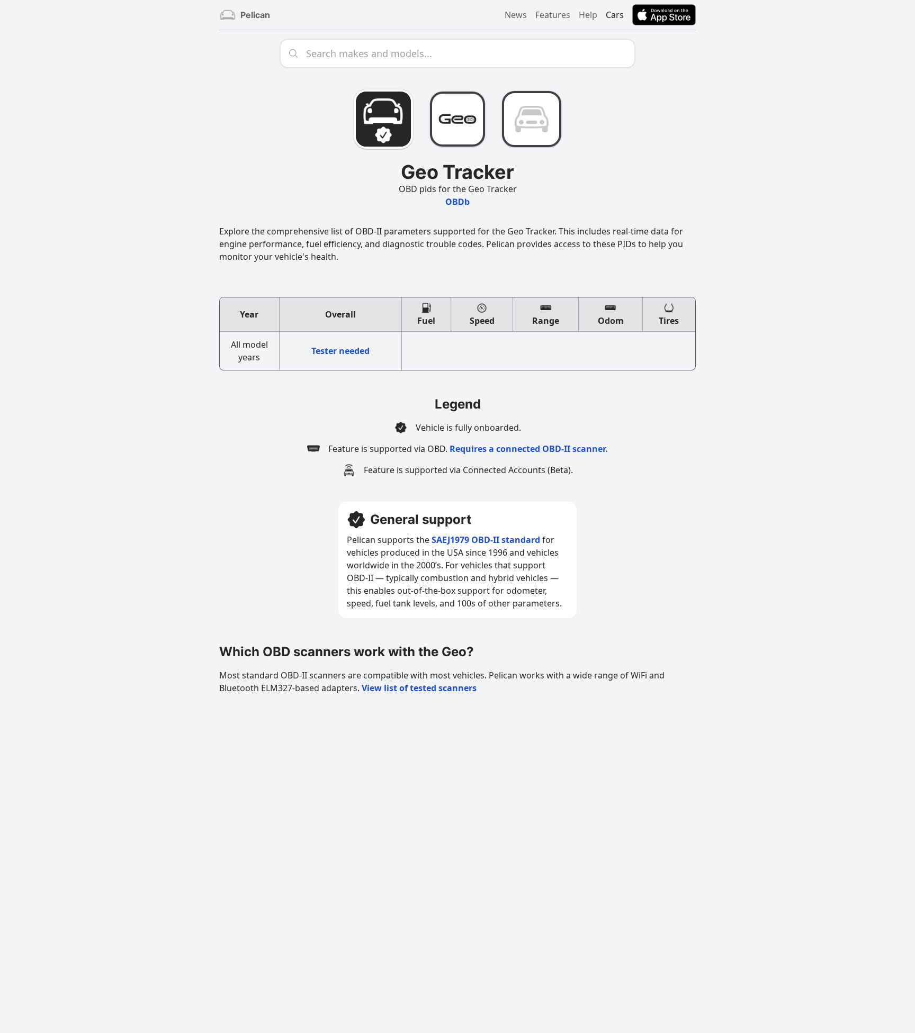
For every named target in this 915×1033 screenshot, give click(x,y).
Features (552, 15)
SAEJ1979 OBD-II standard (486, 540)
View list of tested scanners (419, 688)
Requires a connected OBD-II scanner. (529, 449)
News (516, 15)
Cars (615, 15)
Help (588, 15)
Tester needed (340, 351)
